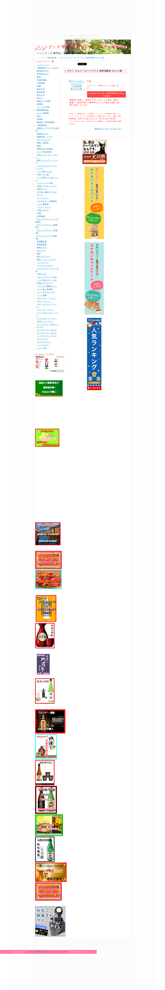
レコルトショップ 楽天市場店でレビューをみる (106, 94)
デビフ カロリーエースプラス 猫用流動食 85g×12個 (94, 71)
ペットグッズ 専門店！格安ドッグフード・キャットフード (80, 48)
